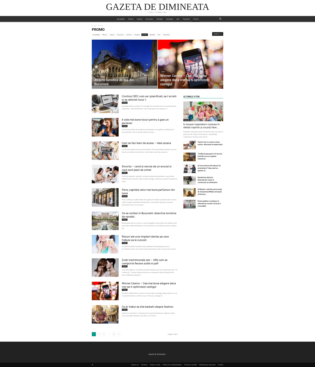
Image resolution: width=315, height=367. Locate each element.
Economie (149, 19)
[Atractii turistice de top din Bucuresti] (124, 63)
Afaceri (130, 19)
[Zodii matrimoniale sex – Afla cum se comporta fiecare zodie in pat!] (105, 267)
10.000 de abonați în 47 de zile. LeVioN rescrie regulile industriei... (210, 156)
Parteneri (144, 365)
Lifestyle (159, 19)
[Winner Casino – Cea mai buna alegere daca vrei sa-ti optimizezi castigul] (190, 68)
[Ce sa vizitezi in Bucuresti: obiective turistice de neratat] (105, 221)
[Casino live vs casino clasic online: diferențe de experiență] (189, 145)
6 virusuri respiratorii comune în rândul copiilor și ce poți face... (201, 126)
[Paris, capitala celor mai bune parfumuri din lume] (105, 197)
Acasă (94, 26)
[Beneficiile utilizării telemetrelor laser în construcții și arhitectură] (189, 180)
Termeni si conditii (190, 365)
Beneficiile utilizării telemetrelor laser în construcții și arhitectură (207, 179)
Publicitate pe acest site (207, 365)
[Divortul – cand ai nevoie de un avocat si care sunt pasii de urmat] (105, 174)
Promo (195, 19)
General (129, 35)
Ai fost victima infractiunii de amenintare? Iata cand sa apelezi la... (209, 168)
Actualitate (121, 19)
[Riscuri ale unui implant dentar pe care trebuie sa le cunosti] (105, 244)
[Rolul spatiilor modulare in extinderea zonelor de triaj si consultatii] (189, 204)
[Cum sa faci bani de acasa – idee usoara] (105, 150)
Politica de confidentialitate (172, 365)
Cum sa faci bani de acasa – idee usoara (146, 143)
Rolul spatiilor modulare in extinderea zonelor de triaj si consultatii (209, 203)
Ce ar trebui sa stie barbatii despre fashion (147, 306)
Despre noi (135, 365)
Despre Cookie (155, 365)
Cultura (139, 19)
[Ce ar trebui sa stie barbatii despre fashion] (105, 314)
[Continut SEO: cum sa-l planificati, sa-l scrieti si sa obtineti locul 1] (105, 104)
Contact (220, 365)
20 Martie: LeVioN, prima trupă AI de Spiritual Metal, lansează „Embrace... (210, 191)
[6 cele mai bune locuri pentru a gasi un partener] (105, 127)
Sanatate (169, 19)
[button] (220, 19)
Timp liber (186, 19)
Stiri (177, 19)
